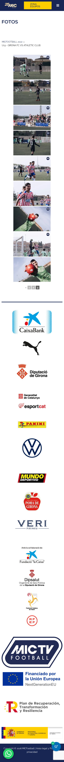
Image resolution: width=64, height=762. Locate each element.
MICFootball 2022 (12, 42)
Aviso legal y (43, 748)
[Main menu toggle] (58, 5)
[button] (38, 5)
